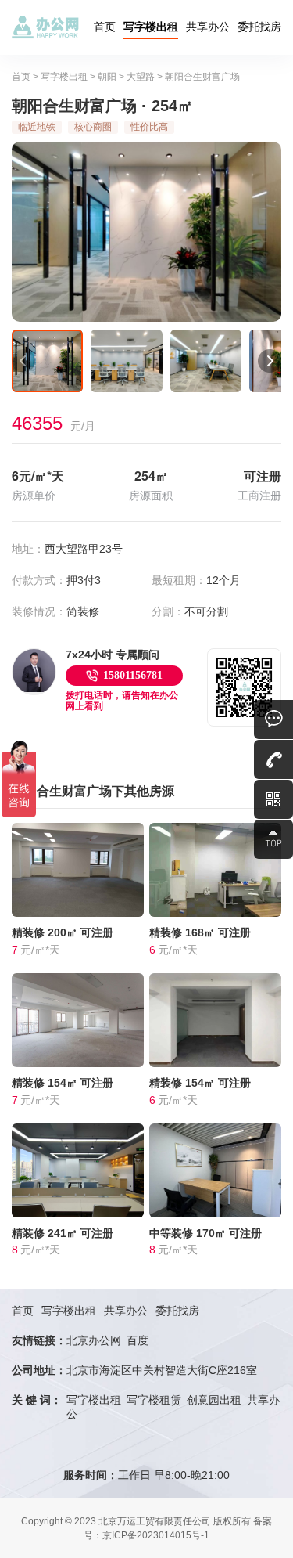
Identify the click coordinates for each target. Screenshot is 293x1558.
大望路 (141, 76)
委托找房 (259, 26)
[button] (23, 361)
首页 (105, 26)
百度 (137, 1340)
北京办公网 (93, 1340)
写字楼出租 (150, 26)
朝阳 (107, 76)
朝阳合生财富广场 (202, 76)
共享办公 (208, 26)
